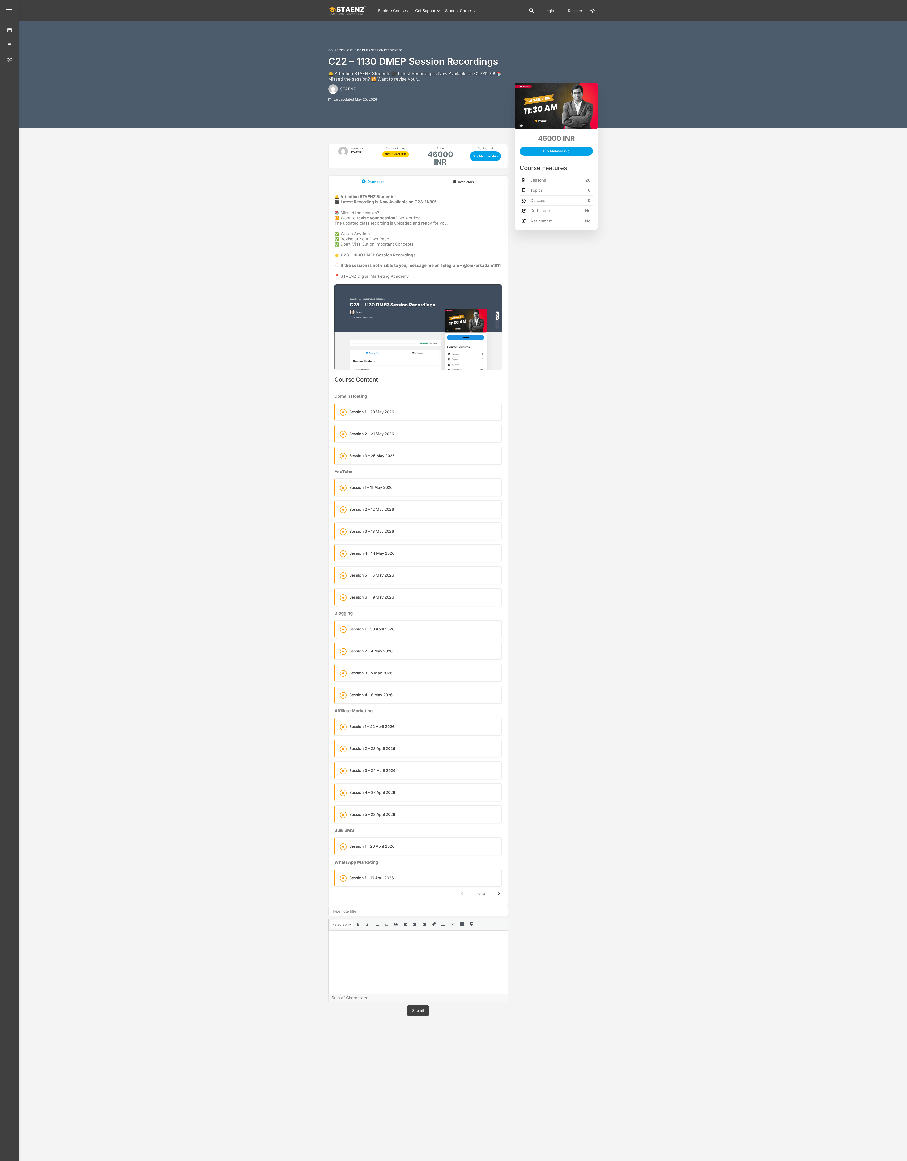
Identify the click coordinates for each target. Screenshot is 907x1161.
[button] (531, 10)
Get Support (426, 10)
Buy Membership (485, 156)
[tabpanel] (418, 545)
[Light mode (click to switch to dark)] (592, 10)
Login (549, 11)
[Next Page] (498, 894)
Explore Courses (393, 10)
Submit (418, 1010)
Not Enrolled (395, 154)
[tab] (373, 182)
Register (575, 11)
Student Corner (458, 10)
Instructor (356, 148)
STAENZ (348, 89)
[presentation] (341, 924)
